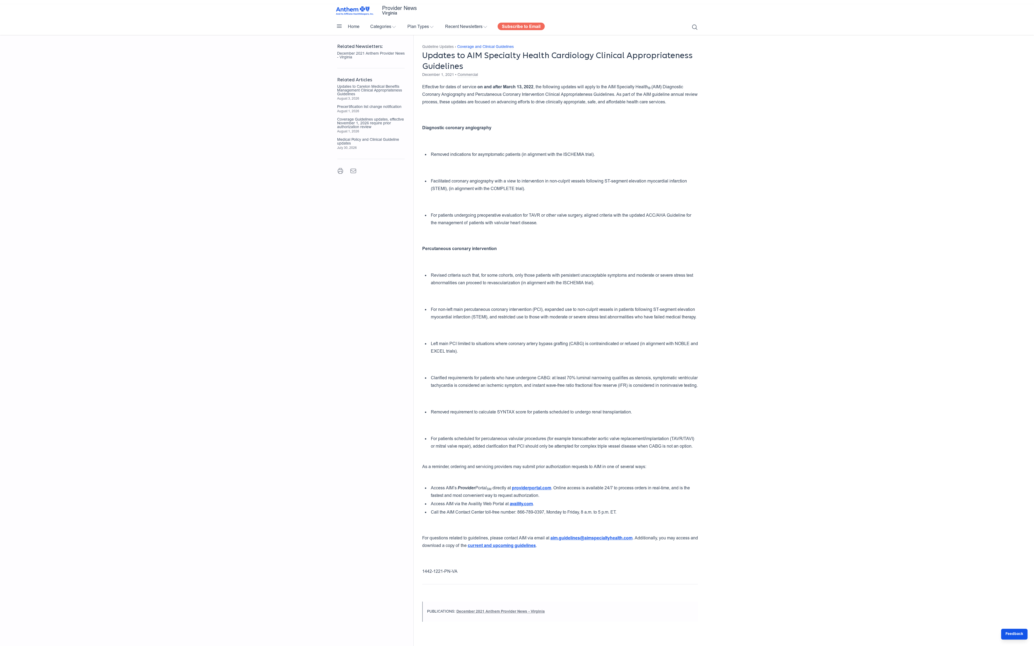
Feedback (1014, 634)
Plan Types (418, 27)
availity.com (521, 504)
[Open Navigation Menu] (339, 26)
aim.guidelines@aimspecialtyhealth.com (591, 538)
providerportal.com (531, 488)
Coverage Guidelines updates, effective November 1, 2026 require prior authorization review (370, 123)
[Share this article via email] (353, 171)
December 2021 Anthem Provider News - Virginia (371, 55)
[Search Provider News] (694, 27)
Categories (380, 27)
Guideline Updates (438, 47)
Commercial (467, 75)
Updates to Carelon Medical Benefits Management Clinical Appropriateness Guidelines (369, 90)
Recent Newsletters (464, 27)
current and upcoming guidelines (502, 546)
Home (353, 27)
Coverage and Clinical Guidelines (485, 47)
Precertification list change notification (369, 107)
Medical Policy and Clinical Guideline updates (368, 142)
